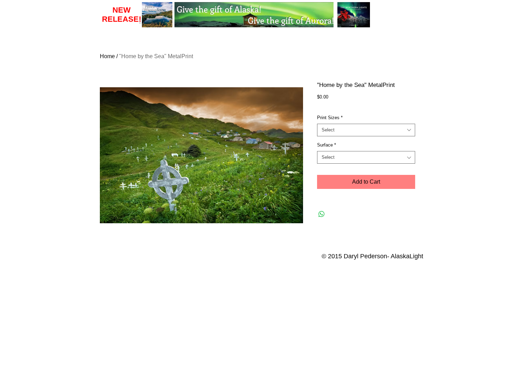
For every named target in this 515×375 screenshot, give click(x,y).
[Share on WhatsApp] (321, 214)
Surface (326, 145)
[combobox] (366, 130)
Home (107, 56)
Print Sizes (330, 117)
